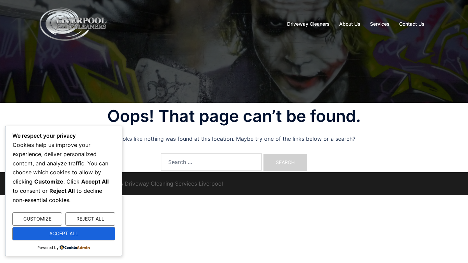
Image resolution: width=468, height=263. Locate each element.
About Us (349, 24)
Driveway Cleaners (308, 24)
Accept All (63, 233)
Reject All (90, 219)
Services (380, 24)
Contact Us (411, 24)
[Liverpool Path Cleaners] (73, 23)
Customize (37, 219)
